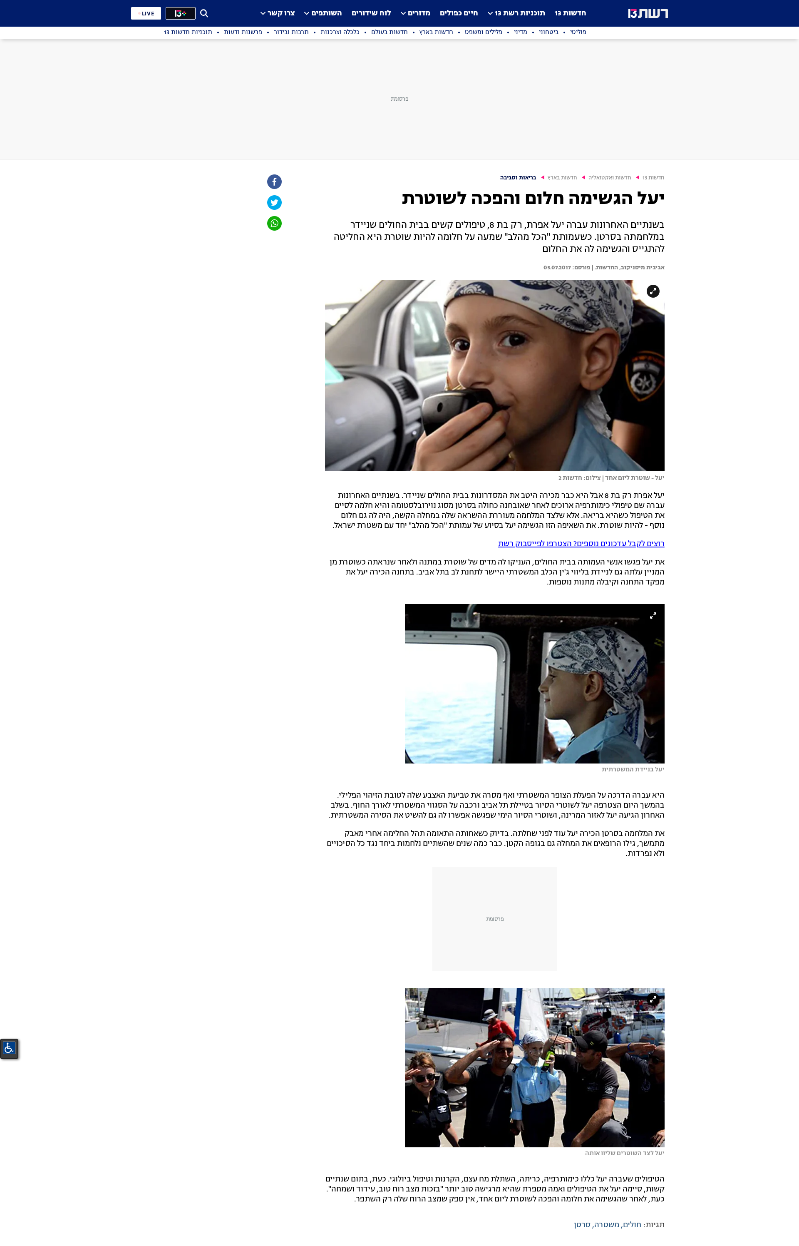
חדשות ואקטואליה (609, 178)
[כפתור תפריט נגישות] (9, 1048)
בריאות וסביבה (518, 178)
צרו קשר (281, 13)
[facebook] (274, 181)
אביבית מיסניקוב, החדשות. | (628, 267)
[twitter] (274, 202)
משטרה (606, 1225)
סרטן (582, 1225)
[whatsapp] (274, 223)
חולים (632, 1225)
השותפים (326, 13)
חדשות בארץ (562, 178)
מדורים (419, 13)
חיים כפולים (459, 13)
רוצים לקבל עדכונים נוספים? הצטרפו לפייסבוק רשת (581, 544)
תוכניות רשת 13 (520, 13)
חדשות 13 (570, 13)
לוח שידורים (371, 13)
